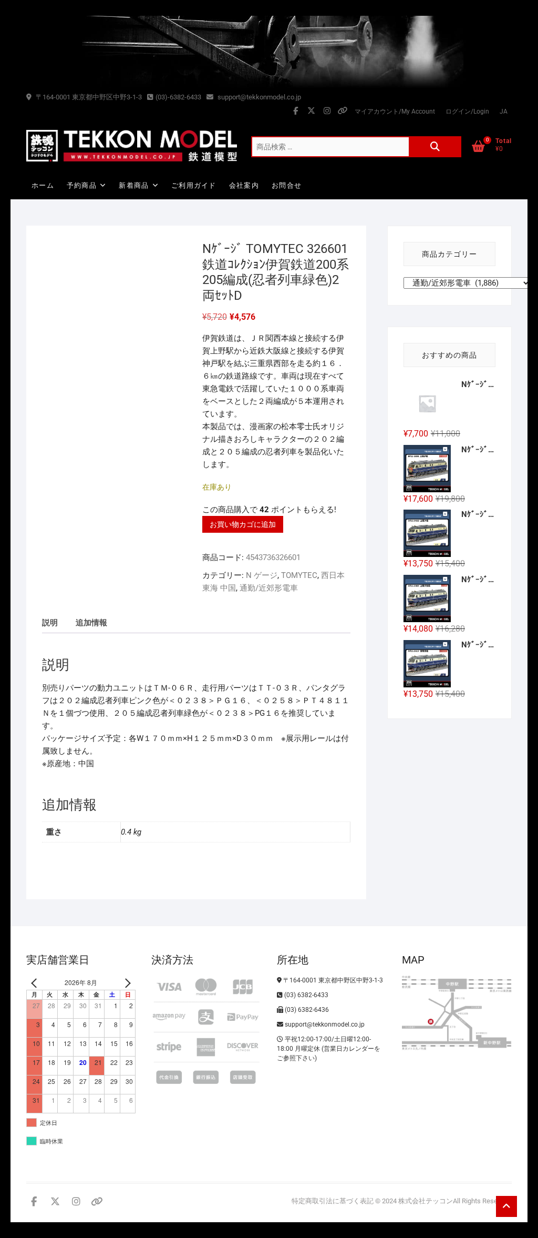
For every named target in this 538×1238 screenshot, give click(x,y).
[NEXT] (126, 983)
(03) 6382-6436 (306, 1009)
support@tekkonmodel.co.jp (258, 97)
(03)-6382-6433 (178, 97)
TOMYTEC (299, 575)
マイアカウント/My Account (395, 111)
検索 (435, 146)
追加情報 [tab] (91, 622)
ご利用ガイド (193, 185)
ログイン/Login (467, 111)
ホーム (43, 185)
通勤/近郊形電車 (269, 588)
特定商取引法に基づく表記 (333, 1201)
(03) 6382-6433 (305, 995)
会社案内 (244, 185)
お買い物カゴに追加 (243, 524)
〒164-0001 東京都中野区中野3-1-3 (88, 97)
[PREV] (36, 983)
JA (504, 111)
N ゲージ (261, 575)
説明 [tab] (50, 622)
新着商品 (134, 185)
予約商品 (82, 185)
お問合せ (287, 185)
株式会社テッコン (425, 1201)
